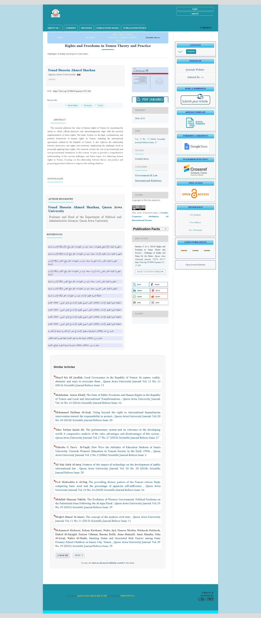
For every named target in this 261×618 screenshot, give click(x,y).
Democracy (88, 105)
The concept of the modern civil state (108, 517)
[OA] (195, 199)
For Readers (195, 215)
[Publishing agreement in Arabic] (195, 151)
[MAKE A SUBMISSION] (195, 104)
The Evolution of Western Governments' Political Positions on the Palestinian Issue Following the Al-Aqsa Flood (107, 501)
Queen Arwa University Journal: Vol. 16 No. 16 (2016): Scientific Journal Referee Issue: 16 (107, 401)
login (195, 9)
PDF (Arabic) (152, 100)
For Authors (195, 222)
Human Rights (73, 105)
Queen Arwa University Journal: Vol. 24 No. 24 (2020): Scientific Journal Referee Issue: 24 (107, 488)
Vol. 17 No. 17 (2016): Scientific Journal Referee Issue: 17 (122, 37)
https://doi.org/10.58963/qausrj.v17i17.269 (72, 91)
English (191, 51)
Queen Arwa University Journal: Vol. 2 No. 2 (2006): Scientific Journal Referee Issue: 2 (107, 453)
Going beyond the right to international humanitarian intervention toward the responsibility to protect (107, 414)
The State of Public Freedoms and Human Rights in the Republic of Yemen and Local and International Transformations (107, 397)
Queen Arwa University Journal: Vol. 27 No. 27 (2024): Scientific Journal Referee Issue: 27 (107, 437)
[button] (140, 284)
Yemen (100, 105)
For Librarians (195, 230)
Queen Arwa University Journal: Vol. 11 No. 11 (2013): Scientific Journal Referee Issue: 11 (107, 519)
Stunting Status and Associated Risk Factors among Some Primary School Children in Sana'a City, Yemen (107, 540)
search (195, 13)
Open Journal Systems (195, 265)
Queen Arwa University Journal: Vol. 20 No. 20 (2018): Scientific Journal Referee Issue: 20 (107, 418)
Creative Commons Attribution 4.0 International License (150, 216)
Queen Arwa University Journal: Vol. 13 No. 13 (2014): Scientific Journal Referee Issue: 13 (107, 383)
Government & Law (146, 175)
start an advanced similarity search (107, 563)
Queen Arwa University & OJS (92, 596)
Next (77, 555)
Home (60, 37)
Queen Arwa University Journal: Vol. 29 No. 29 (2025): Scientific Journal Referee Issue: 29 (107, 505)
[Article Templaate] (195, 128)
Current (71, 28)
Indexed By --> (195, 77)
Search (207, 27)
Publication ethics (134, 28)
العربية (180, 51)
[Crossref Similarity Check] (195, 175)
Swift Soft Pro (128, 596)
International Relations (148, 180)
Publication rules (107, 28)
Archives (86, 28)
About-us (53, 28)
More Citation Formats (149, 271)
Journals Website (195, 69)
